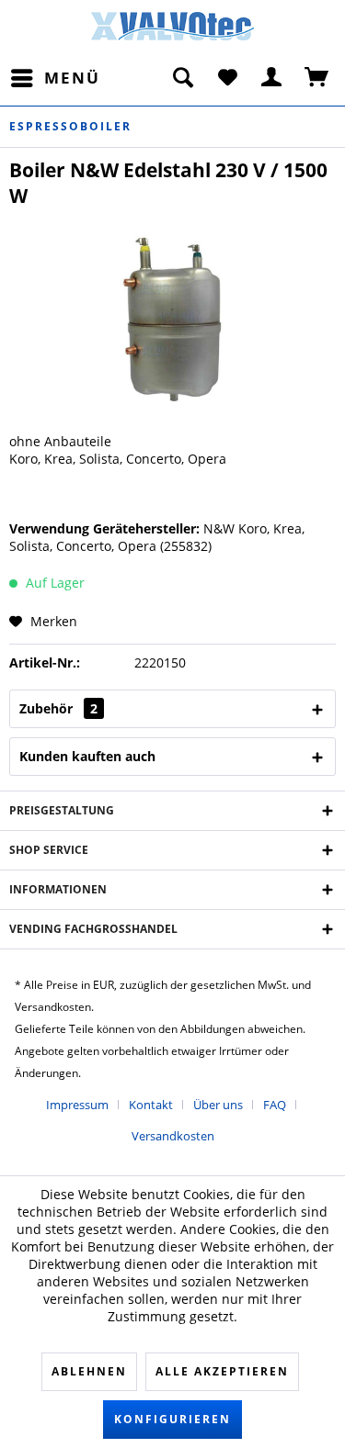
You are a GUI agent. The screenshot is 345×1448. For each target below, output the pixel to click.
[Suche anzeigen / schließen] (182, 78)
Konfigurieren (172, 1419)
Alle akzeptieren (222, 1371)
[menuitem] (54, 78)
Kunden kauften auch (87, 756)
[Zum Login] (272, 78)
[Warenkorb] (317, 78)
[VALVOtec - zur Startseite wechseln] (173, 31)
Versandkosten (173, 1136)
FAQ (274, 1104)
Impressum (77, 1104)
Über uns (218, 1104)
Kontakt (151, 1104)
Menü (72, 77)
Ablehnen (89, 1371)
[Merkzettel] (227, 78)
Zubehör (58, 708)
